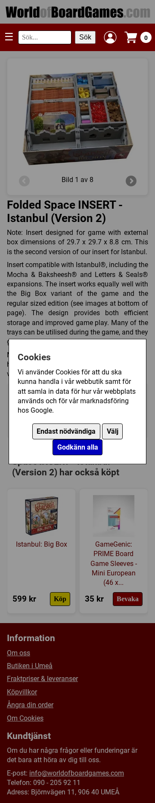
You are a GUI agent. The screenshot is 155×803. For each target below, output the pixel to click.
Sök (85, 37)
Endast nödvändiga (66, 431)
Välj (112, 431)
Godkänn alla (77, 447)
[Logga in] (110, 37)
